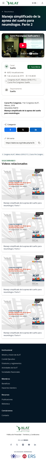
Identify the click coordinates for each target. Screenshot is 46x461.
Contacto (5, 415)
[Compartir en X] (23, 130)
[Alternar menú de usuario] (42, 3)
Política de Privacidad (14, 435)
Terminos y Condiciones (31, 435)
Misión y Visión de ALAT (11, 355)
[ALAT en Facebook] (11, 444)
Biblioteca (6, 404)
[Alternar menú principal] (3, 3)
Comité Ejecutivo (8, 359)
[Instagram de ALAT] (23, 444)
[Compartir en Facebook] (10, 130)
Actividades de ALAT (10, 368)
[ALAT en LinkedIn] (35, 444)
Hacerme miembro (9, 388)
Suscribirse (35, 67)
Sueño (13, 68)
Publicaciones (7, 399)
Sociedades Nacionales (11, 372)
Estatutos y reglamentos (11, 363)
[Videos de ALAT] (29, 444)
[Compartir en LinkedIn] (36, 130)
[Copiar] (39, 143)
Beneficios (6, 383)
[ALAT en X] (17, 444)
